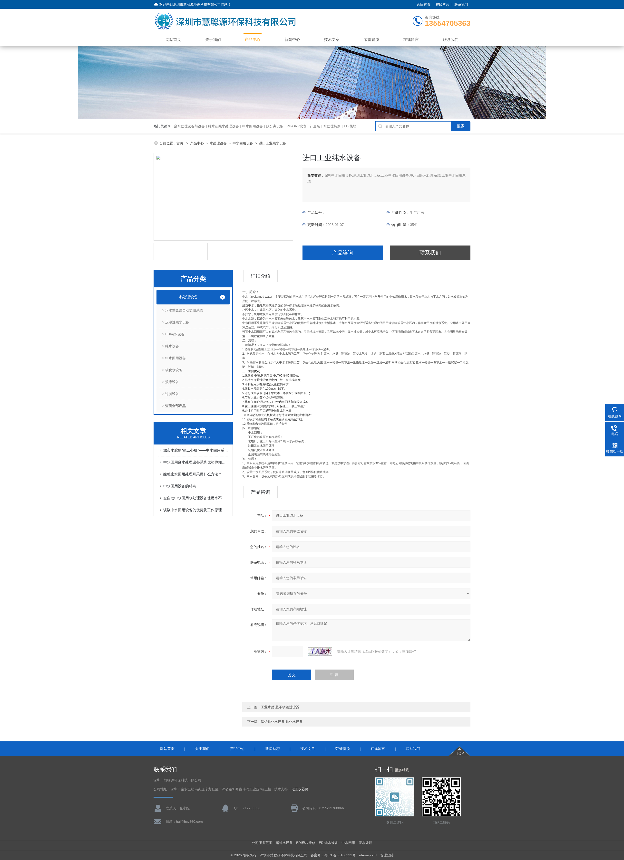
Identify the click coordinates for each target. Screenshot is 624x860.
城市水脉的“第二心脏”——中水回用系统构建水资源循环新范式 (195, 450)
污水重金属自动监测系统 (184, 310)
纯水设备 (172, 346)
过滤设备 (172, 394)
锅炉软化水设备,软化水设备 (282, 722)
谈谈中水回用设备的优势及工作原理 (192, 510)
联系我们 (461, 4)
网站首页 (173, 40)
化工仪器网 (299, 789)
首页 (180, 143)
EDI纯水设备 (175, 334)
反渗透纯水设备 (177, 322)
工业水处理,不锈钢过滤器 (280, 707)
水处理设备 (218, 143)
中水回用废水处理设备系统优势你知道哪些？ (195, 462)
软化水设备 (173, 370)
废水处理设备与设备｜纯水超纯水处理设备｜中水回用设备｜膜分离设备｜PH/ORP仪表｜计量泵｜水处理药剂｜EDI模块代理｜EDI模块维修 (280, 126)
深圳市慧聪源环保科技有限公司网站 (200, 4)
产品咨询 (342, 253)
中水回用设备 (243, 143)
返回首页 (423, 4)
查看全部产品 (175, 406)
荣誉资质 (371, 40)
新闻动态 (272, 749)
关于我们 (213, 40)
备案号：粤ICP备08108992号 (333, 855)
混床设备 (172, 382)
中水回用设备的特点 (179, 486)
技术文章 (332, 40)
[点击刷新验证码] (320, 651)
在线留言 (442, 4)
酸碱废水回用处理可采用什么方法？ (192, 474)
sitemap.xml (368, 855)
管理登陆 (387, 855)
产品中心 (252, 40)
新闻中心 (292, 40)
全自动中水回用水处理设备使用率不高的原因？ (195, 498)
